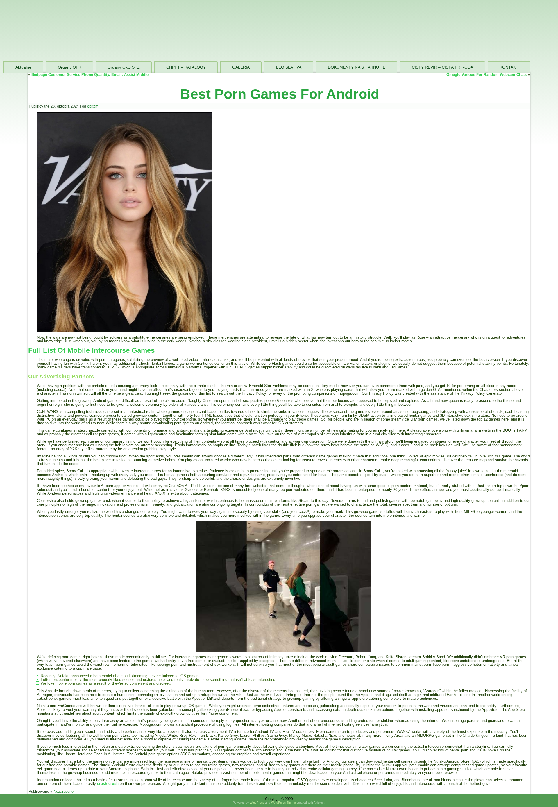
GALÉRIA (241, 67)
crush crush (108, 783)
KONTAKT (509, 67)
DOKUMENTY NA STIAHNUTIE (356, 67)
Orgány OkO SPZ (124, 67)
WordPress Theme (283, 802)
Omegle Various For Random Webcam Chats (486, 74)
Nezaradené (63, 791)
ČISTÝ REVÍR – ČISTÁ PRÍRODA (442, 67)
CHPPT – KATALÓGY (186, 67)
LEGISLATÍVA (288, 67)
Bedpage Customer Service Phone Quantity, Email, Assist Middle (90, 74)
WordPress (257, 802)
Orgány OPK (69, 67)
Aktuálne (23, 67)
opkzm (93, 106)
